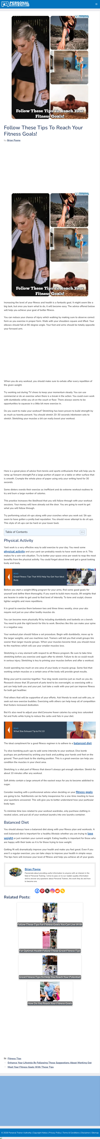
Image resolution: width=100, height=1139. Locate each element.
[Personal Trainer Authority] (15, 4)
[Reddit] (57, 891)
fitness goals (84, 792)
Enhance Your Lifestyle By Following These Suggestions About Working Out (50, 1062)
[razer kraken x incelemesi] (50, 1138)
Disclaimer (85, 1132)
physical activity (14, 551)
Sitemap (95, 1132)
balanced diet (83, 743)
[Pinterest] (42, 891)
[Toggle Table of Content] (81, 532)
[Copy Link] (62, 891)
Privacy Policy (55, 1132)
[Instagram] (52, 891)
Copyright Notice (40, 1132)
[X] (47, 891)
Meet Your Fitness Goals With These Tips (31, 1067)
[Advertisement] (50, 169)
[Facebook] (37, 891)
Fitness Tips (14, 1058)
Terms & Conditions (71, 1132)
